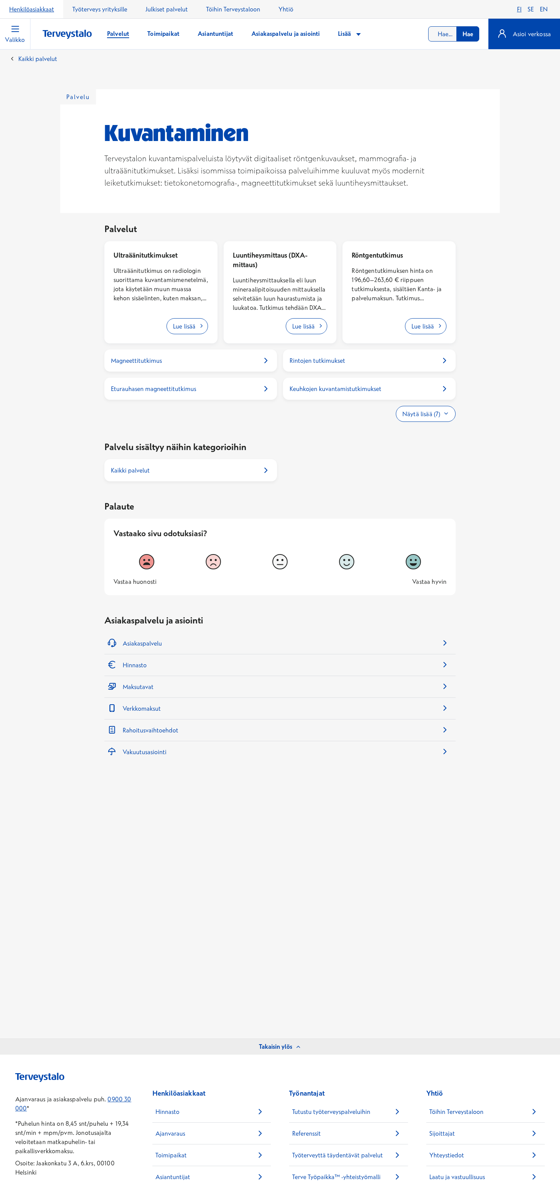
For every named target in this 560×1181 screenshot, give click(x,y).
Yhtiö (285, 9)
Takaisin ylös (275, 1046)
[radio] (146, 561)
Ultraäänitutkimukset (146, 255)
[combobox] (453, 34)
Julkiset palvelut (167, 9)
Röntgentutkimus (377, 255)
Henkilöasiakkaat (31, 9)
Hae (467, 34)
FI (519, 9)
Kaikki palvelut (37, 58)
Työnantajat (307, 1093)
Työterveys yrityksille (99, 9)
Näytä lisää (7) (421, 414)
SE (531, 9)
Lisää (345, 33)
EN (544, 9)
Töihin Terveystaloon (233, 9)
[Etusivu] (67, 34)
